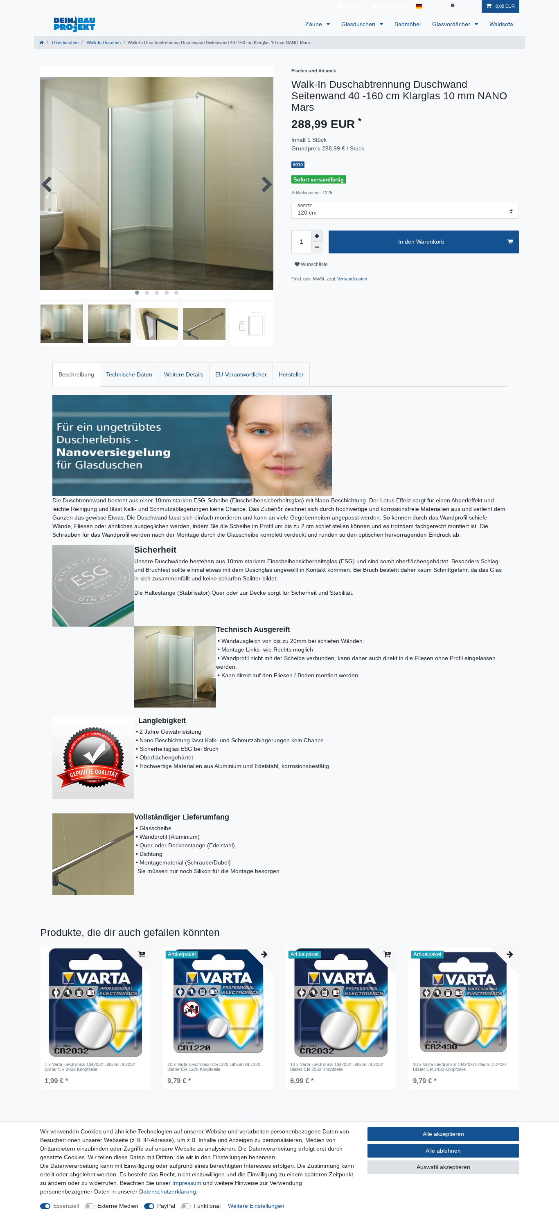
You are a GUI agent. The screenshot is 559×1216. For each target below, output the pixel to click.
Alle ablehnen (443, 1150)
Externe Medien (117, 1206)
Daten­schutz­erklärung (167, 1191)
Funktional (207, 1206)
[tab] (76, 375)
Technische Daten (129, 374)
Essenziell (66, 1206)
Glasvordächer (452, 24)
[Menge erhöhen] (316, 236)
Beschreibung (76, 374)
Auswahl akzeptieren (443, 1167)
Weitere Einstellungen (256, 1206)
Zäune (314, 24)
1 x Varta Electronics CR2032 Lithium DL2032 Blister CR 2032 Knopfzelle (90, 1067)
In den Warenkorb (421, 241)
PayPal (166, 1206)
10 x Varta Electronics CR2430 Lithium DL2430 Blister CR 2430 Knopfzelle (459, 1067)
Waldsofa (501, 24)
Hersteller (291, 374)
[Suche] (453, 6)
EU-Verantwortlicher (241, 374)
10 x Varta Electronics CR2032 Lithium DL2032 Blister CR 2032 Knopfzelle (336, 1067)
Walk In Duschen (103, 42)
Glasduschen (359, 24)
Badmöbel (407, 24)
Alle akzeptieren (443, 1134)
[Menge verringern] (316, 247)
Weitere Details (183, 374)
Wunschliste (314, 264)
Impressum (186, 1183)
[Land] (418, 6)
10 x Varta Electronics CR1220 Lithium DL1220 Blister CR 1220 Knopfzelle (213, 1067)
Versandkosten (352, 278)
